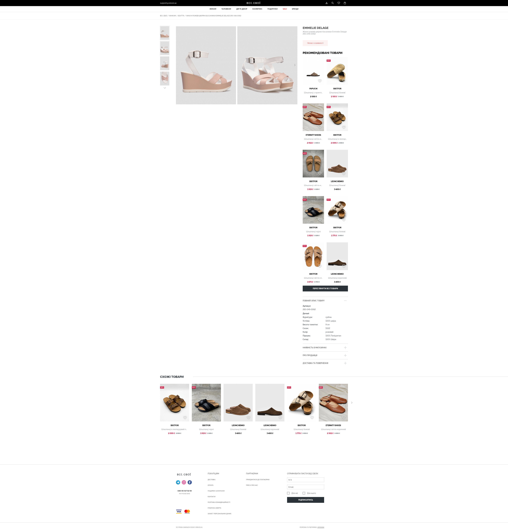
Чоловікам (226, 9)
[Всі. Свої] (254, 3)
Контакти (211, 497)
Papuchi (313, 89)
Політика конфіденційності (219, 502)
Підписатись (305, 500)
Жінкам (213, 9)
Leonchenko (337, 181)
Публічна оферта (214, 508)
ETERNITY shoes (313, 135)
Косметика (257, 9)
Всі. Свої (163, 16)
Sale (285, 9)
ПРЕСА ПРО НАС (252, 485)
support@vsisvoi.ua (168, 3)
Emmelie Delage (315, 28)
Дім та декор (241, 9)
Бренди (295, 9)
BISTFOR (337, 89)
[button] (164, 87)
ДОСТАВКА (211, 479)
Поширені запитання (216, 491)
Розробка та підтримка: (312, 527)
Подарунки (272, 9)
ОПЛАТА (210, 485)
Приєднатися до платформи (257, 479)
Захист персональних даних (219, 514)
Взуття (181, 16)
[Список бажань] (339, 3)
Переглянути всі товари (325, 288)
